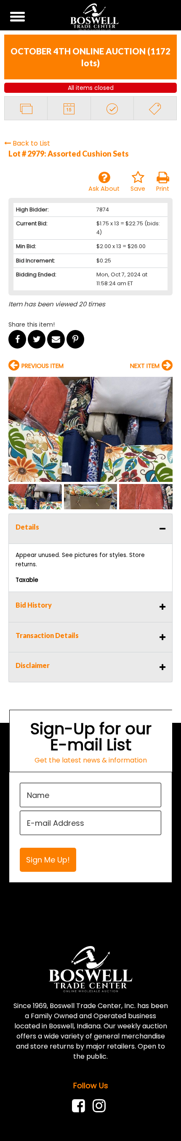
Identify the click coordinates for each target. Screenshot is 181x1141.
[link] (80, 1106)
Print (162, 188)
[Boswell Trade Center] (91, 969)
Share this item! (31, 324)
